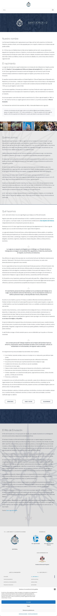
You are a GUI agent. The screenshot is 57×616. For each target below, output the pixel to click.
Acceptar (28, 602)
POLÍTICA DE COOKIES (23, 614)
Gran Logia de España (11, 510)
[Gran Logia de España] (35, 535)
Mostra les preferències (28, 610)
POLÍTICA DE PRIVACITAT (32, 614)
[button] (55, 589)
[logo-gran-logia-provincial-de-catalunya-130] (48, 535)
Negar (28, 606)
